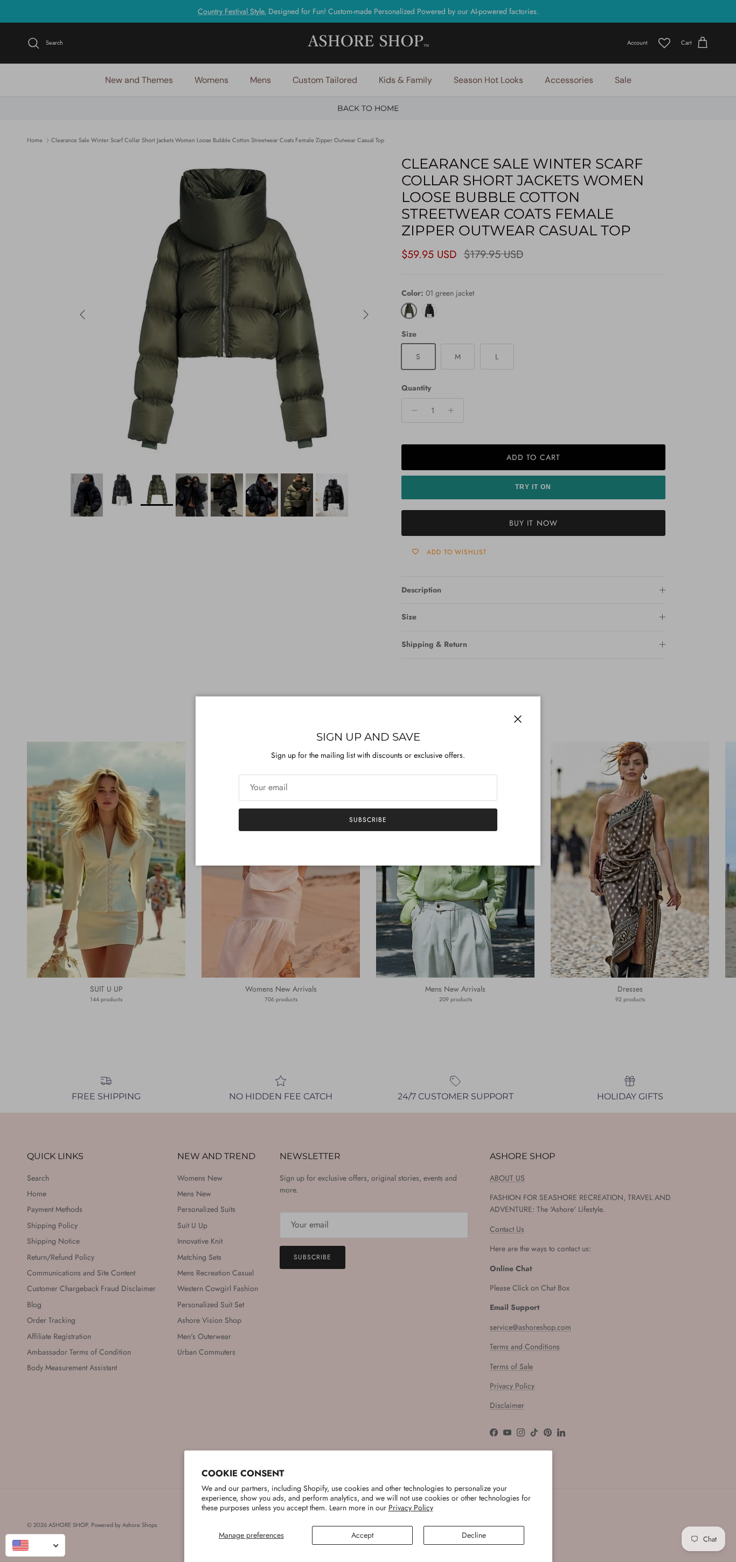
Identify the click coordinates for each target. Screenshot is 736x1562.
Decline (474, 1535)
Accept (362, 1535)
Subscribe (368, 820)
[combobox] (35, 1545)
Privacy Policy (410, 1507)
